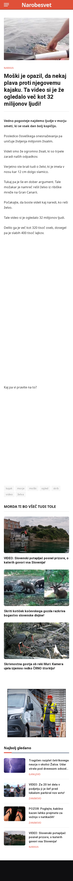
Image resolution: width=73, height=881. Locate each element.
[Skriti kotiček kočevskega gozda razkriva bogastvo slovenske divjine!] (36, 587)
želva (21, 494)
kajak (9, 488)
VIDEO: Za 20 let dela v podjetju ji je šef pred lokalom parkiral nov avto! (47, 789)
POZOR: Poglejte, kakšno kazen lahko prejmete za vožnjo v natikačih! (46, 813)
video (9, 494)
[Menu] (6, 4)
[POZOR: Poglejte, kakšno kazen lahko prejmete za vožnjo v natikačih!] (14, 813)
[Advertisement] (36, 276)
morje (20, 488)
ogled (44, 488)
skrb (56, 488)
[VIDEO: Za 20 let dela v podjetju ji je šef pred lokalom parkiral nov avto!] (14, 789)
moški (33, 488)
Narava (9, 68)
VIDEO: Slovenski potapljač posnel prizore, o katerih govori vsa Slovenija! (47, 837)
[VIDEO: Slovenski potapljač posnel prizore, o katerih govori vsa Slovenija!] (36, 535)
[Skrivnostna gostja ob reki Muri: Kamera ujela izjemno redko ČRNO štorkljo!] (36, 640)
